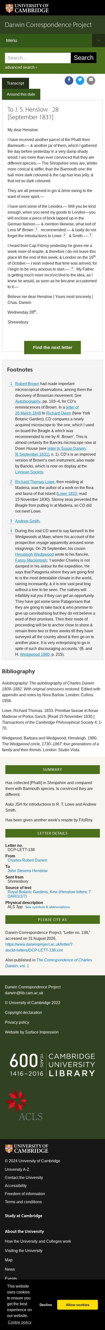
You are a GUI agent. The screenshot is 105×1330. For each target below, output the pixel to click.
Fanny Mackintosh (31, 560)
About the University (24, 1231)
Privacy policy (17, 1022)
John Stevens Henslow (28, 871)
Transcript (15, 83)
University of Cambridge (30, 1003)
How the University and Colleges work (38, 1241)
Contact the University (24, 1177)
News (10, 1269)
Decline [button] (46, 1305)
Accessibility (16, 1186)
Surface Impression (42, 1032)
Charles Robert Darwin (27, 860)
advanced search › (21, 67)
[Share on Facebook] (69, 80)
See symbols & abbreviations (47, 907)
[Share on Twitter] (80, 80)
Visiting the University (23, 1251)
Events (11, 1279)
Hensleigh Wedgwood (34, 554)
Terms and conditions (23, 1202)
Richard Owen (58, 413)
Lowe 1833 (67, 493)
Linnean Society (29, 472)
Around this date (21, 94)
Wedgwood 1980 (35, 654)
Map (8, 1260)
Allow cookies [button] (77, 1305)
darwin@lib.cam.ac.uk (24, 993)
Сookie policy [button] (20, 1322)
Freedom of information (25, 1194)
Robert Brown (27, 384)
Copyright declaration (23, 1012)
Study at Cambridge (23, 1215)
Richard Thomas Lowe (34, 482)
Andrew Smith (27, 521)
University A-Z (17, 1169)
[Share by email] (91, 80)
